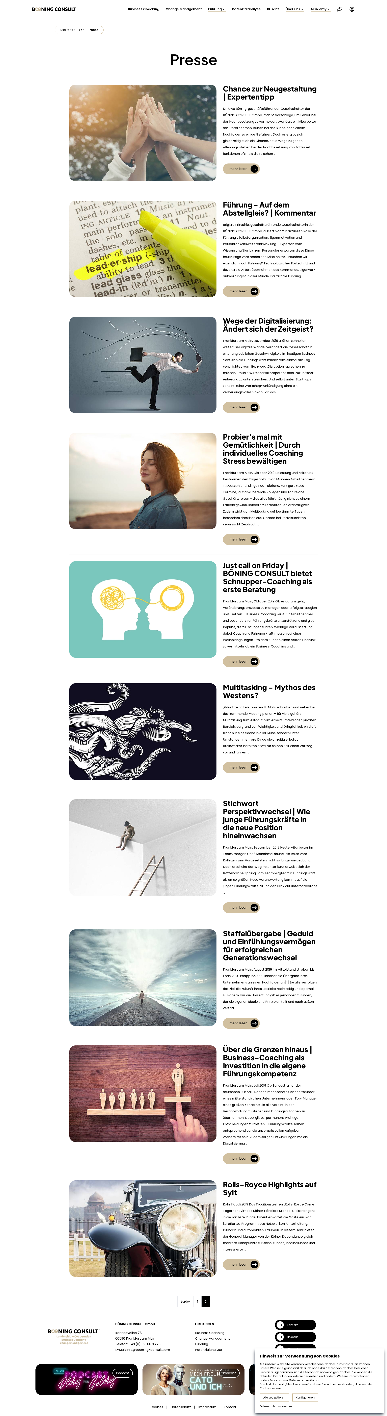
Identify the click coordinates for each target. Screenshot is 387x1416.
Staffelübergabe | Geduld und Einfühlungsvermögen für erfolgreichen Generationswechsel (269, 945)
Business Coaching (143, 9)
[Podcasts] (352, 9)
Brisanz (273, 9)
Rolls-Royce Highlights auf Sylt (270, 1188)
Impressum (207, 1407)
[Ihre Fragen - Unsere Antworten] (340, 9)
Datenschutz (181, 1407)
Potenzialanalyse (246, 9)
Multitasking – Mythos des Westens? (269, 691)
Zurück (185, 1302)
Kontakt (230, 1407)
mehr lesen (238, 168)
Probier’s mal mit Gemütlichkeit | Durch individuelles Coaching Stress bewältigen (263, 448)
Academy (319, 9)
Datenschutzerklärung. (305, 1380)
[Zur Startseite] (54, 9)
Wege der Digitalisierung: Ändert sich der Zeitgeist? (268, 324)
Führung (215, 9)
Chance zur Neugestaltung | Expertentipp (270, 92)
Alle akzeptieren (274, 1397)
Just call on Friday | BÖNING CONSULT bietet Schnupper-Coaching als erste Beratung (267, 577)
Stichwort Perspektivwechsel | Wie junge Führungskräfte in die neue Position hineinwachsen (266, 819)
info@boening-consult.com (148, 1349)
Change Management (184, 9)
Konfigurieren (305, 1397)
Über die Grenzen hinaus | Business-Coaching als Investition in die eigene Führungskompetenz (267, 1061)
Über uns (293, 9)
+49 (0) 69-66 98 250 (145, 1344)
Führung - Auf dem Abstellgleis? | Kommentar (269, 208)
